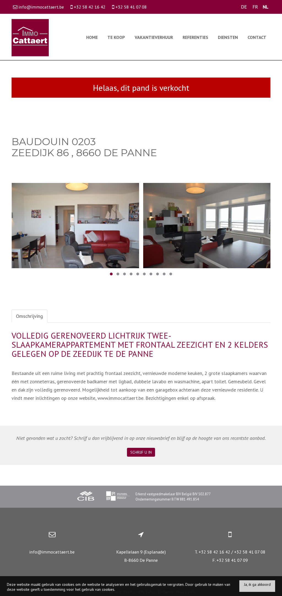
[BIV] (117, 497)
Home (92, 37)
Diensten (228, 37)
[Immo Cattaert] (30, 37)
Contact (257, 37)
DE (244, 7)
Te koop (116, 37)
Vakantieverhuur (154, 37)
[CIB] (86, 497)
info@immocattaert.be (52, 552)
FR (255, 7)
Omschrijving (29, 316)
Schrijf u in (141, 452)
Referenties (195, 37)
